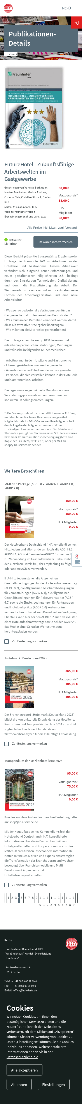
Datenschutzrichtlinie (22, 1057)
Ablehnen (19, 1084)
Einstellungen (53, 1084)
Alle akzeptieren (24, 1070)
